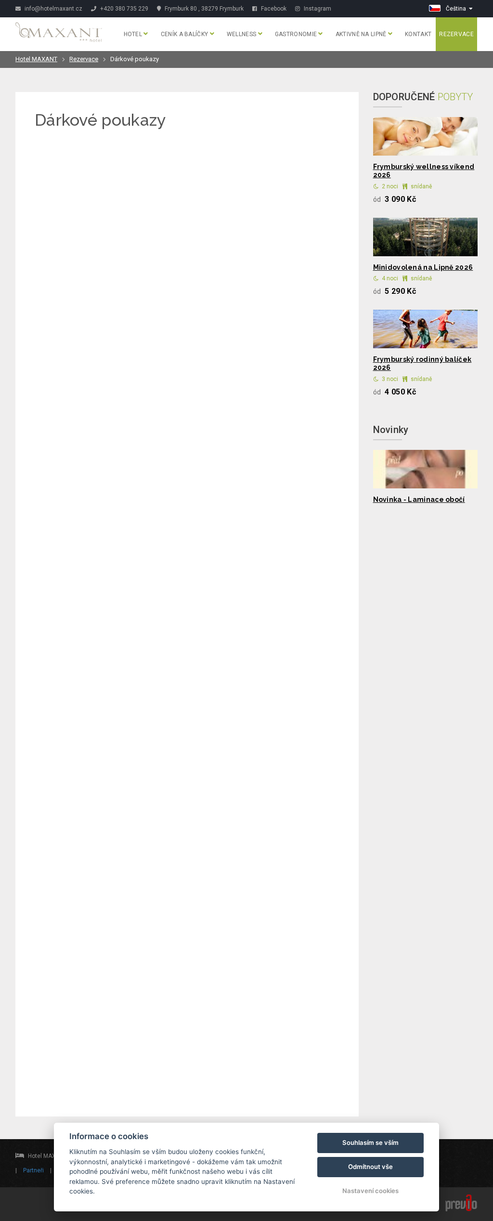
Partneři (33, 1170)
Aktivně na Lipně (362, 34)
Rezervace (456, 34)
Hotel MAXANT (36, 59)
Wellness (242, 34)
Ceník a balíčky (185, 34)
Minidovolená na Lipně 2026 (423, 267)
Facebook (272, 8)
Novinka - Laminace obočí (419, 499)
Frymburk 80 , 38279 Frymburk (203, 8)
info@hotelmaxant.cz (52, 8)
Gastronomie (297, 34)
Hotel (134, 34)
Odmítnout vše (370, 1166)
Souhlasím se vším (370, 1142)
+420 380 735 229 (124, 8)
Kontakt (418, 34)
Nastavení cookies (370, 1191)
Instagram (316, 8)
